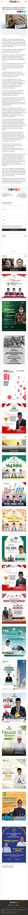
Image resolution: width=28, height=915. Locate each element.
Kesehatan (6, 12)
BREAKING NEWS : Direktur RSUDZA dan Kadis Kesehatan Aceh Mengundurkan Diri (13, 266)
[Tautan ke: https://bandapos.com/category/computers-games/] (25, 236)
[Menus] (2, 1)
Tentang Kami (9, 911)
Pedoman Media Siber (5, 913)
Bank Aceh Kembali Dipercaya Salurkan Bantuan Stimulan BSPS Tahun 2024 (21, 195)
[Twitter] (11, 189)
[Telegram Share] (22, 12)
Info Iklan (13, 913)
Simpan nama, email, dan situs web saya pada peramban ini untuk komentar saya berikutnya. (12, 226)
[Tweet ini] (20, 12)
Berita (3, 12)
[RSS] (19, 189)
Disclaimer (16, 911)
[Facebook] (9, 189)
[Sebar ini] (18, 12)
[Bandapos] (14, 1)
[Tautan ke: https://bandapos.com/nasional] (25, 437)
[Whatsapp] (25, 12)
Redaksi (3, 911)
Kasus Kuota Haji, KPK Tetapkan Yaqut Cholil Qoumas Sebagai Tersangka (14, 447)
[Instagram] (14, 189)
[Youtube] (16, 189)
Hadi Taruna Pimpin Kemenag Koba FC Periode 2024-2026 (7, 194)
